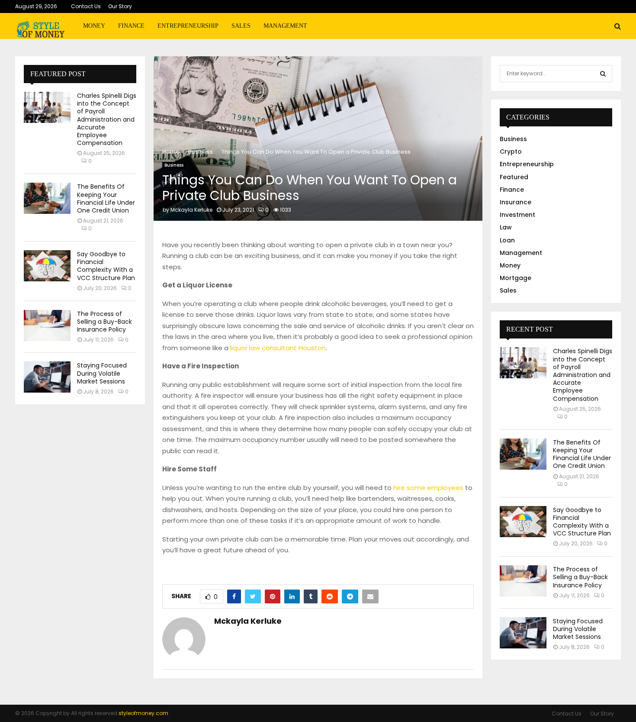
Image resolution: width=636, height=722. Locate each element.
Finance (131, 26)
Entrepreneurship (187, 26)
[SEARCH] (603, 73)
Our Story (120, 6)
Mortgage (515, 278)
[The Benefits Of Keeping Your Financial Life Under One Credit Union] (47, 198)
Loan (507, 240)
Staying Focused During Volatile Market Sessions (102, 373)
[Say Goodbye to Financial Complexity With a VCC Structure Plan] (47, 265)
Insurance (515, 202)
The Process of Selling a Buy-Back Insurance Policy (104, 321)
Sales (241, 26)
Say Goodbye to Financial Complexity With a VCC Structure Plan (106, 266)
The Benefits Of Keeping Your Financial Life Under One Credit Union (106, 198)
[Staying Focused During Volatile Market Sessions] (47, 377)
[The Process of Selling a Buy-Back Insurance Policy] (47, 325)
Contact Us (86, 6)
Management (285, 26)
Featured (514, 177)
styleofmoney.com (143, 713)
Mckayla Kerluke (191, 209)
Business (173, 165)
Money (94, 26)
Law (506, 227)
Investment (517, 214)
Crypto (511, 151)
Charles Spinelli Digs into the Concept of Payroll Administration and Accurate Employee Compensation (106, 119)
